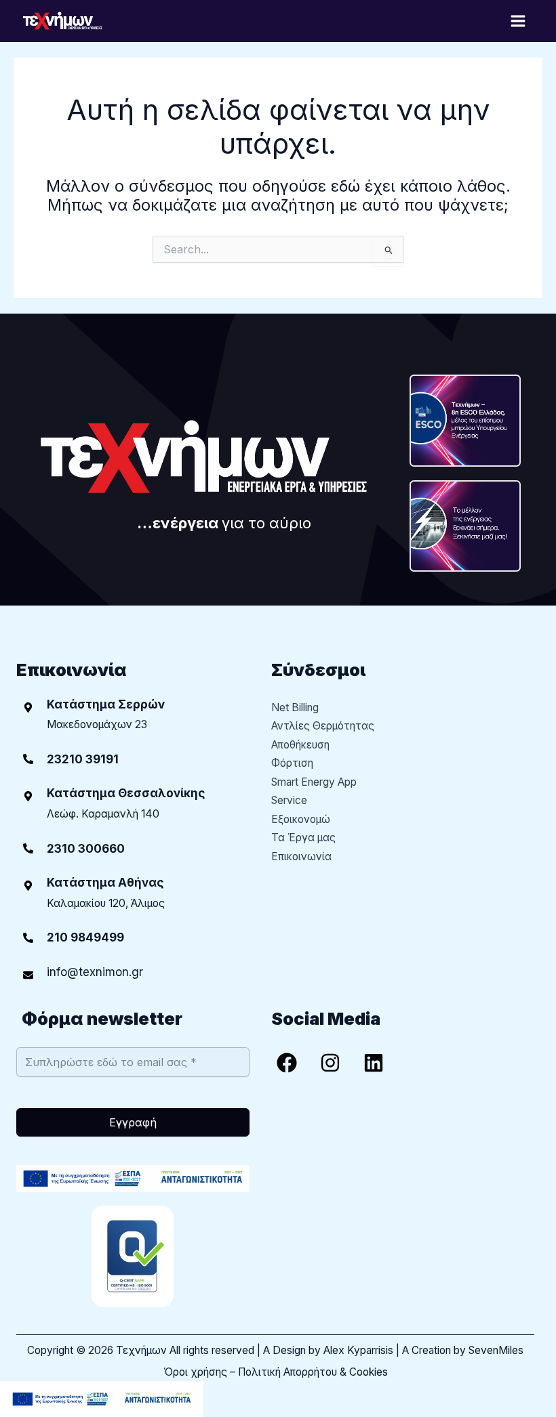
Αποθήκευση (300, 744)
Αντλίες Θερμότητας (322, 725)
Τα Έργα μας (303, 837)
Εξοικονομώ (300, 819)
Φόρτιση (292, 763)
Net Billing (295, 707)
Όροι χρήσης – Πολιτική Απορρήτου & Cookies (275, 1372)
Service (289, 800)
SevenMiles (496, 1350)
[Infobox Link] (133, 759)
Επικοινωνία (301, 856)
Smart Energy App (314, 782)
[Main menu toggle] (518, 21)
